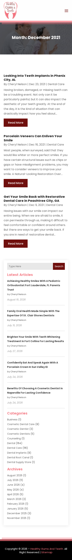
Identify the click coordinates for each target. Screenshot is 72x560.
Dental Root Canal (18, 457)
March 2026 (14, 499)
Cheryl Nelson (17, 84)
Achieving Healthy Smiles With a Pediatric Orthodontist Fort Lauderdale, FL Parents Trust (33, 285)
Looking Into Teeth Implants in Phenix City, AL (34, 77)
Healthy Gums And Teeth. (47, 549)
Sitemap (46, 552)
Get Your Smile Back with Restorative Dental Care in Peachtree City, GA (34, 198)
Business (12, 419)
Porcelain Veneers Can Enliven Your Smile (33, 138)
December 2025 (17, 513)
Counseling (14, 438)
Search (59, 266)
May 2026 (13, 489)
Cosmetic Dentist (18, 429)
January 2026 (15, 508)
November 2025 (16, 518)
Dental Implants (17, 453)
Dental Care (56, 84)
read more (15, 123)
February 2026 (15, 504)
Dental (11, 443)
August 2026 (14, 475)
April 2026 (13, 494)
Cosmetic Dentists (18, 434)
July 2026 (13, 480)
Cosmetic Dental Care (21, 424)
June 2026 (13, 485)
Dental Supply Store (19, 462)
